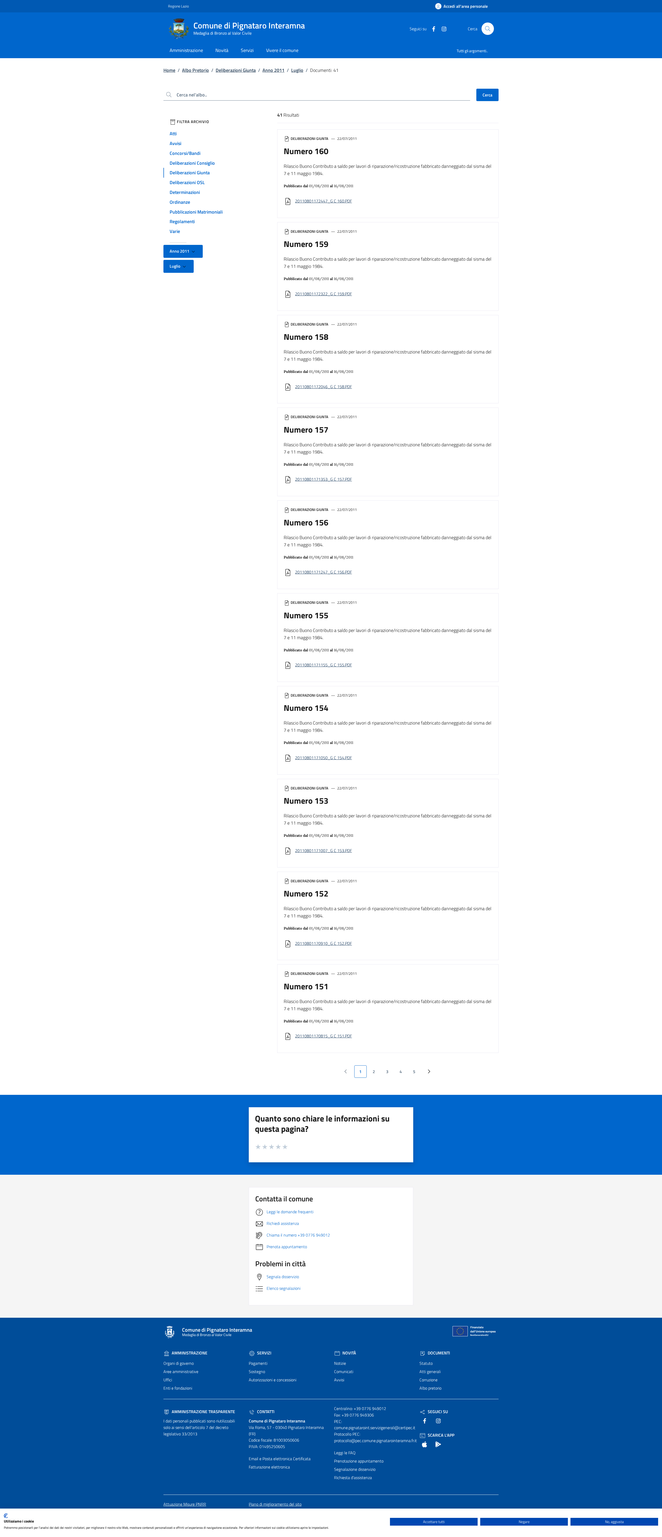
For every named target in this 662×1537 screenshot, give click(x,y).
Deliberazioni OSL (187, 182)
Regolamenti (182, 221)
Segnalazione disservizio (354, 1469)
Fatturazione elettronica (269, 1467)
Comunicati (343, 1371)
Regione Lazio (178, 6)
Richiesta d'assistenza (353, 1477)
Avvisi (175, 143)
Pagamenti (258, 1363)
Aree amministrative (180, 1371)
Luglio (297, 70)
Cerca (487, 95)
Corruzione (428, 1380)
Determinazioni (185, 192)
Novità (348, 1353)
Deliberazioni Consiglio (192, 163)
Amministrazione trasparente (203, 1411)
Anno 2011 (273, 70)
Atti (173, 133)
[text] (431, 28)
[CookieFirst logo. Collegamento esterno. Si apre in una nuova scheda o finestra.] (6, 1515)
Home (169, 70)
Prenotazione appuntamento (358, 1461)
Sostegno (257, 1371)
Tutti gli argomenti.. (472, 51)
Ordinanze (180, 202)
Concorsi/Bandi (185, 153)
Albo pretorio (430, 1388)
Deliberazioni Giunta (236, 70)
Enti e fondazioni (177, 1388)
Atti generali (430, 1371)
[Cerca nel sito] (488, 28)
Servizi (263, 1353)
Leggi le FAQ (345, 1453)
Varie (175, 231)
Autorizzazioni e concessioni (272, 1380)
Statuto (426, 1363)
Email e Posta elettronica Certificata (280, 1459)
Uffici (167, 1380)
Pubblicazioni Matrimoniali (196, 211)
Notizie (340, 1363)
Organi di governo (178, 1363)
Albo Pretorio (195, 70)
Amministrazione (189, 1353)
